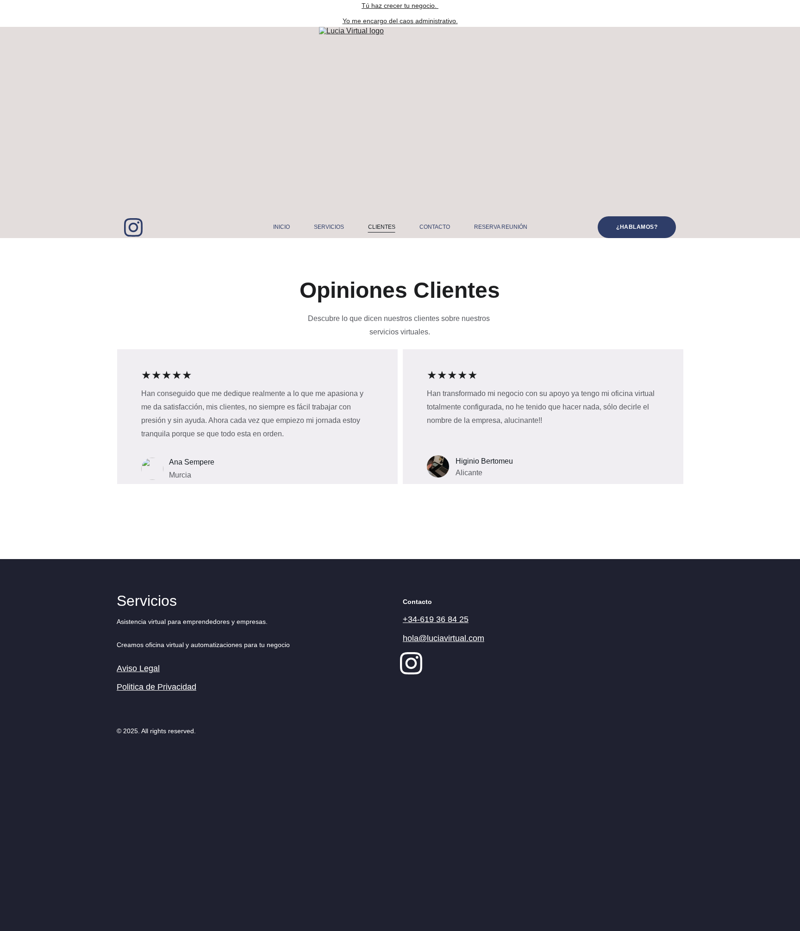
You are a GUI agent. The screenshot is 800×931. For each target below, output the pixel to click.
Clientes (381, 227)
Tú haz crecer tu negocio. (400, 5)
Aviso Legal (138, 668)
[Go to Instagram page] (133, 227)
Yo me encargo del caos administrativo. (400, 21)
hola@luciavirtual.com (443, 638)
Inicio (281, 227)
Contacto (434, 227)
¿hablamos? (636, 227)
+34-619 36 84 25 (436, 619)
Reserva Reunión (500, 227)
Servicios (329, 227)
